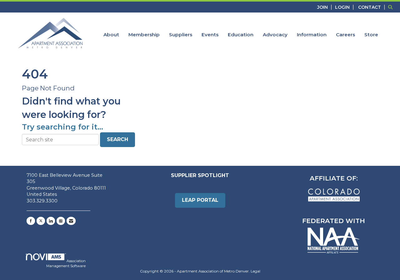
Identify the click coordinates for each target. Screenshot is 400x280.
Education (240, 35)
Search (117, 139)
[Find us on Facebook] (31, 221)
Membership (144, 35)
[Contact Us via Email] (71, 221)
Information (312, 35)
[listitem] (325, 7)
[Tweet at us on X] (41, 221)
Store (371, 35)
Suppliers (180, 35)
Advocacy (275, 35)
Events (210, 35)
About (111, 35)
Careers (345, 35)
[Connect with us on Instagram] (61, 221)
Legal (255, 271)
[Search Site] (391, 7)
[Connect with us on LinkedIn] (51, 221)
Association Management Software (66, 263)
